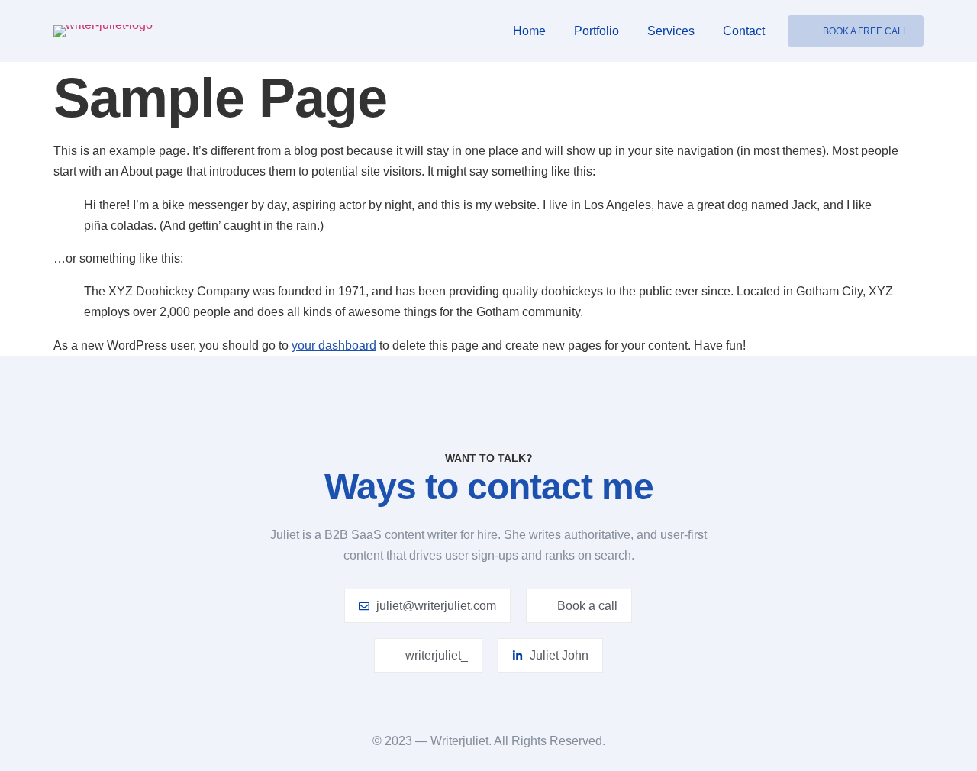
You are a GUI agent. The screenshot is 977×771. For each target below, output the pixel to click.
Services (671, 31)
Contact (744, 31)
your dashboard (334, 345)
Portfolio (596, 31)
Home (529, 31)
